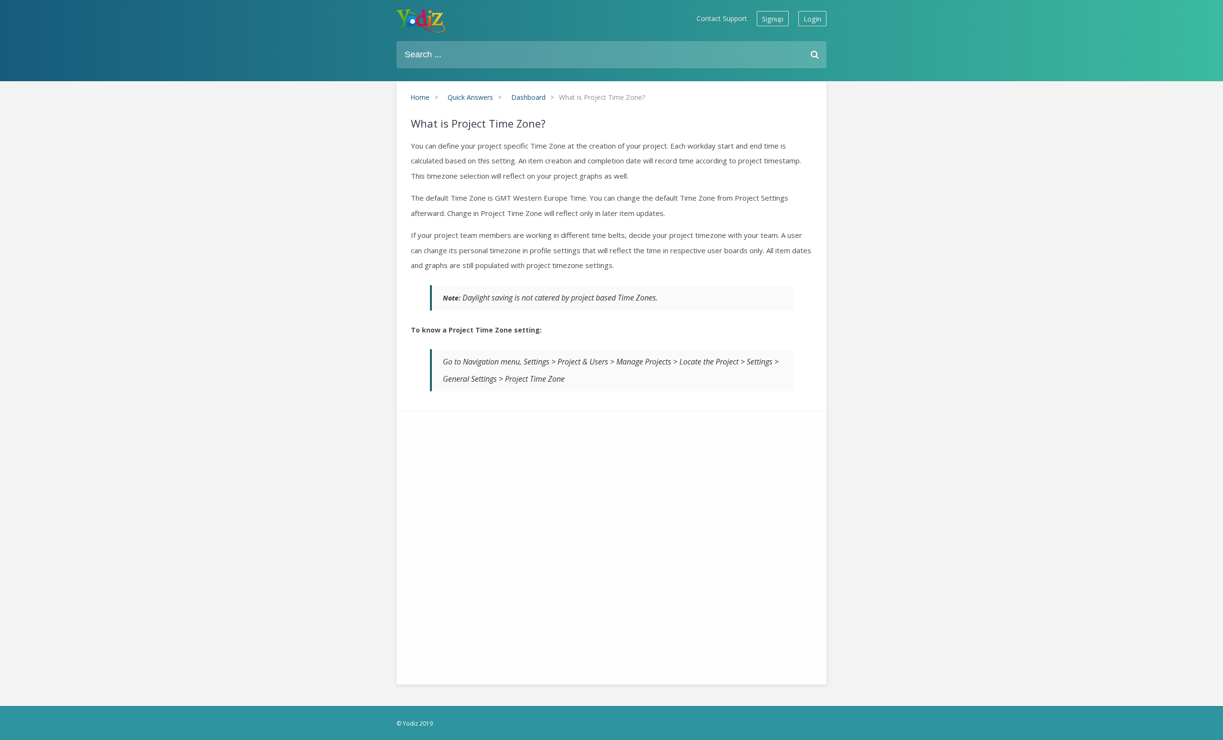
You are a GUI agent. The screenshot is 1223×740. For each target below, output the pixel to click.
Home (419, 97)
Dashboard (528, 97)
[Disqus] (611, 545)
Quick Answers (470, 97)
